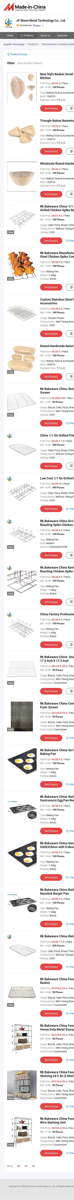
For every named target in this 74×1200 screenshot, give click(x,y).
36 (26, 1166)
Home (10, 35)
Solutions (62, 35)
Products (29, 35)
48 (33, 1166)
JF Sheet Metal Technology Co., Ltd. (41, 20)
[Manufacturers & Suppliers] (25, 7)
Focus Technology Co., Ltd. (43, 1186)
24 (18, 1166)
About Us (45, 35)
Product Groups (18, 54)
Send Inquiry (51, 108)
